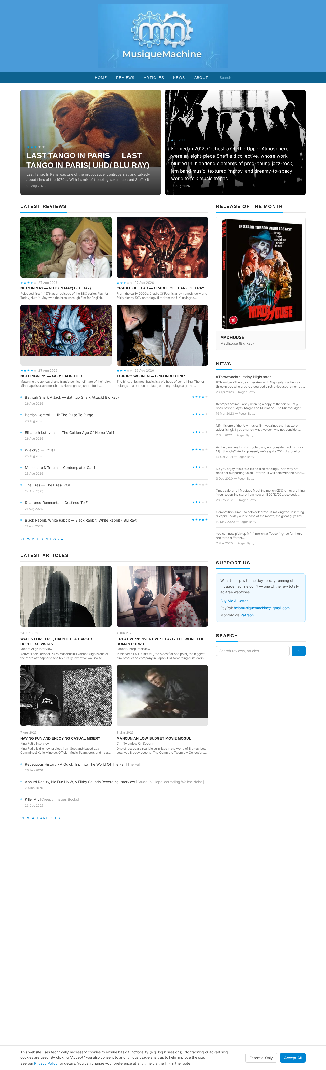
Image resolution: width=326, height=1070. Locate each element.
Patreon (247, 615)
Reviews (125, 78)
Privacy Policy (46, 1063)
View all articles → (43, 818)
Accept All (293, 1058)
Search (225, 77)
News (179, 78)
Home (101, 78)
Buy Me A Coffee (234, 601)
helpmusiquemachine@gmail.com (262, 608)
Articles (154, 78)
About (201, 78)
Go (299, 651)
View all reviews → (42, 539)
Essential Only (261, 1058)
